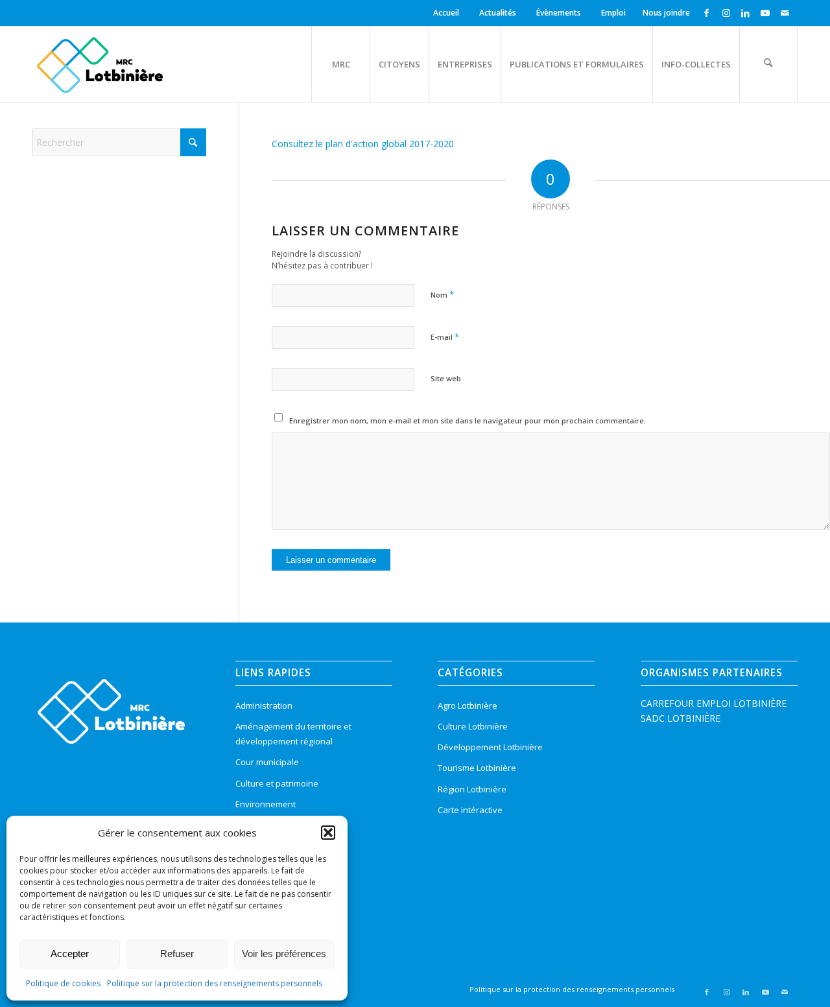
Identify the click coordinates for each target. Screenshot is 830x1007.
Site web (446, 378)
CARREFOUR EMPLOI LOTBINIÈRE (714, 703)
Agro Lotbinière (467, 705)
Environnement (265, 804)
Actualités (497, 12)
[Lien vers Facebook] (706, 13)
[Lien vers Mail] (784, 13)
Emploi (613, 12)
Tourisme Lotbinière (477, 768)
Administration (263, 705)
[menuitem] (448, 13)
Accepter (70, 953)
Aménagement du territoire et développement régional (293, 733)
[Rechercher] (768, 64)
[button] (328, 832)
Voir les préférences (284, 953)
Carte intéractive (470, 810)
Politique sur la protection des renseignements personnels (214, 983)
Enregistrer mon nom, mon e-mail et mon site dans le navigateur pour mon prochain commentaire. (467, 420)
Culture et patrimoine (276, 783)
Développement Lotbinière (490, 747)
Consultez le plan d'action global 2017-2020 (363, 143)
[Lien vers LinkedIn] (745, 13)
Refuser (177, 953)
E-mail (445, 336)
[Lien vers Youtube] (764, 13)
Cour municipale (267, 762)
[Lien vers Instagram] (726, 13)
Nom (442, 294)
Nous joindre (666, 12)
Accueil (446, 12)
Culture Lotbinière (473, 726)
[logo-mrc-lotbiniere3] (99, 64)
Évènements (558, 12)
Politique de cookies (63, 983)
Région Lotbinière (472, 789)
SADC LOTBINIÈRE (680, 718)
